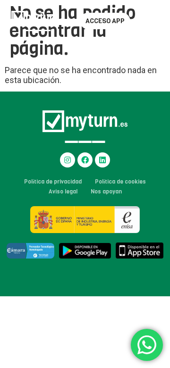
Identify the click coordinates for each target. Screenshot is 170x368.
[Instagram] (67, 159)
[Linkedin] (102, 159)
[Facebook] (85, 159)
